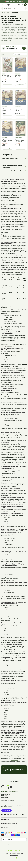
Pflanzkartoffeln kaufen (17, 235)
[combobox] (14, 8)
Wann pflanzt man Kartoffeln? (10, 158)
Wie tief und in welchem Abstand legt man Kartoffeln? (12, 166)
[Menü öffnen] (2, 5)
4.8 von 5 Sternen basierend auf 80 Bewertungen (14, 854)
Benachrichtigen (7, 85)
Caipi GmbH (6, 844)
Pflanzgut (8, 12)
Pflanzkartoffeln (14, 760)
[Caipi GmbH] (7, 5)
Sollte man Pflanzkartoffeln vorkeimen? (13, 162)
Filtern (24, 48)
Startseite (3, 12)
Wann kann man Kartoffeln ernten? (11, 171)
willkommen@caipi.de (7, 800)
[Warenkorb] (25, 4)
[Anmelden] (22, 4)
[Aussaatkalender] (19, 4)
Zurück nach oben (13, 781)
